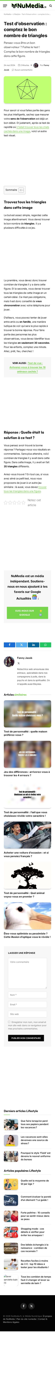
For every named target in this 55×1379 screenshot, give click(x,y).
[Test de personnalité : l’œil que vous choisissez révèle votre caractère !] (27, 794)
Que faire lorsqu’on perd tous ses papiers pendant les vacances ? (34, 1124)
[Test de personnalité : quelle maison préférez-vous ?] (27, 713)
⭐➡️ (28, 612)
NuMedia (7, 14)
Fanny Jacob (24, 657)
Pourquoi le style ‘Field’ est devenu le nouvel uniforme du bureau (35, 1156)
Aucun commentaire (23, 70)
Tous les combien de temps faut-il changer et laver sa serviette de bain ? (36, 1280)
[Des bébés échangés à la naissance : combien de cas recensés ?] (11, 1248)
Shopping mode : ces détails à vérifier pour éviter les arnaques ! (32, 1232)
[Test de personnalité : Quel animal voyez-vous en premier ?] (27, 875)
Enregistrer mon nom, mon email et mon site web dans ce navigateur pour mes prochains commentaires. (27, 1025)
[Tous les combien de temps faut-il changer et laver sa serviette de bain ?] (11, 1280)
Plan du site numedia (26, 1319)
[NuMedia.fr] (29, 6)
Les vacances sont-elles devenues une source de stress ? (34, 1140)
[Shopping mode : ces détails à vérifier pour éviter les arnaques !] (11, 1232)
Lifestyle (16, 14)
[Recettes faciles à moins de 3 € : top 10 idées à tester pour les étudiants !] (11, 1264)
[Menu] (5, 5)
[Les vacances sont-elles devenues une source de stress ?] (11, 1140)
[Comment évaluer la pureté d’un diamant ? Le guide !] (11, 1200)
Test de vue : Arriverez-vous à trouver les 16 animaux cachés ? (27, 367)
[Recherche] (50, 5)
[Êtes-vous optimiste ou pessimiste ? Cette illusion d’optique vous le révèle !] (27, 915)
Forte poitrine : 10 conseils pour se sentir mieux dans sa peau (35, 1216)
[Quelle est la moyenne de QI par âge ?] (11, 1184)
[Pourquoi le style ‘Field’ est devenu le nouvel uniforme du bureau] (11, 1156)
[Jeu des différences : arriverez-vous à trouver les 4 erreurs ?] (27, 754)
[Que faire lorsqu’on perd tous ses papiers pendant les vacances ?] (11, 1124)
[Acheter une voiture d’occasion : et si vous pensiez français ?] (27, 835)
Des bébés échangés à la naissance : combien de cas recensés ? (34, 1248)
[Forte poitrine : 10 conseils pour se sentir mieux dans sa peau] (11, 1216)
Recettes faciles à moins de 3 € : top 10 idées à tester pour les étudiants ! (35, 1264)
